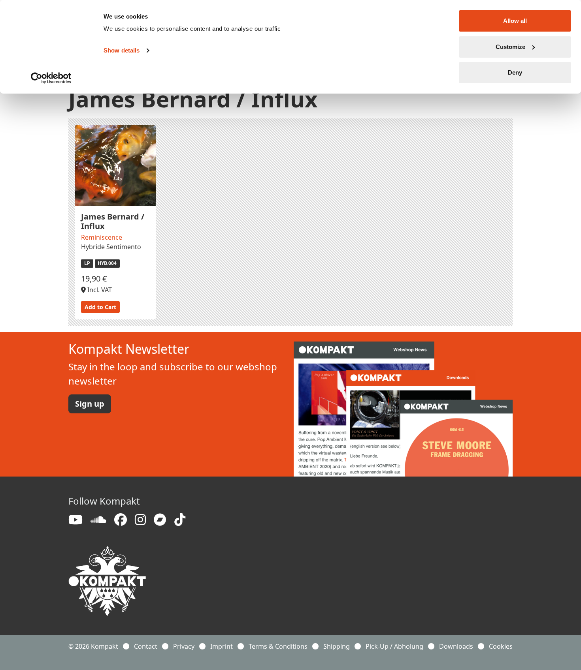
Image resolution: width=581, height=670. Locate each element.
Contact (145, 646)
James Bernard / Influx (112, 221)
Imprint (221, 646)
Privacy (183, 646)
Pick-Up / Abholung (394, 646)
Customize (510, 46)
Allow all (515, 20)
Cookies (501, 646)
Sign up (89, 403)
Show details (122, 50)
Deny (515, 72)
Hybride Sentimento (111, 246)
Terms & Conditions (278, 646)
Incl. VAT (99, 289)
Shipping (336, 646)
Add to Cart (100, 307)
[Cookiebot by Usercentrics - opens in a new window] (51, 78)
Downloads (456, 646)
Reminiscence (101, 237)
